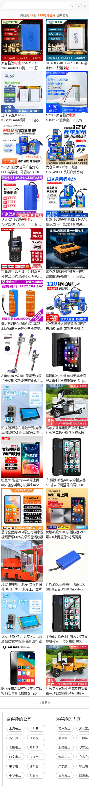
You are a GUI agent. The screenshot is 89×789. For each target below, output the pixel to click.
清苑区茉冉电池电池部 (44, 738)
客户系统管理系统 (70, 728)
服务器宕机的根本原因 (73, 747)
